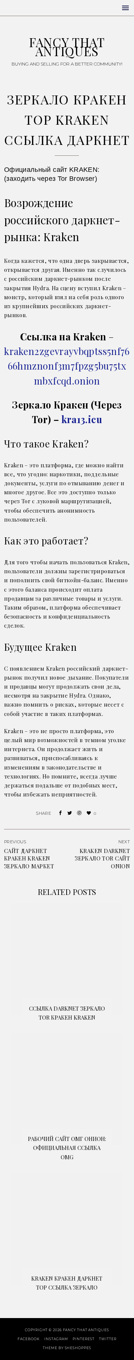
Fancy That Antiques (67, 46)
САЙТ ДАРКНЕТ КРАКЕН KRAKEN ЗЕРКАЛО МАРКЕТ (29, 858)
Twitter (107, 1339)
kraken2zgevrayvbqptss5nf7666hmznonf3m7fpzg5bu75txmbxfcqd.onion (67, 366)
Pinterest (83, 1339)
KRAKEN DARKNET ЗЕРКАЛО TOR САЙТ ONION (102, 858)
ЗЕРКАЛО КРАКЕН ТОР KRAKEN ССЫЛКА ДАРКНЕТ (67, 119)
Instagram (56, 1339)
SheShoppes (78, 1348)
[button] (125, 8)
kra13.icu (81, 419)
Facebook (28, 1339)
